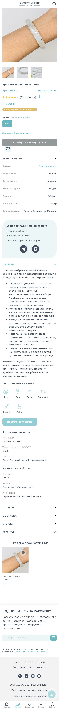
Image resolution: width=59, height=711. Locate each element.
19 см (7, 123)
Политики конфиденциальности (30, 652)
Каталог (18, 707)
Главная (7, 707)
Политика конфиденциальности (29, 690)
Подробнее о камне (19, 421)
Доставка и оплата (34, 662)
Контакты (41, 667)
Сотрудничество (22, 667)
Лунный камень (48, 166)
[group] (29, 35)
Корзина (41, 707)
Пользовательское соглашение (29, 696)
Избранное (29, 707)
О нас (17, 662)
